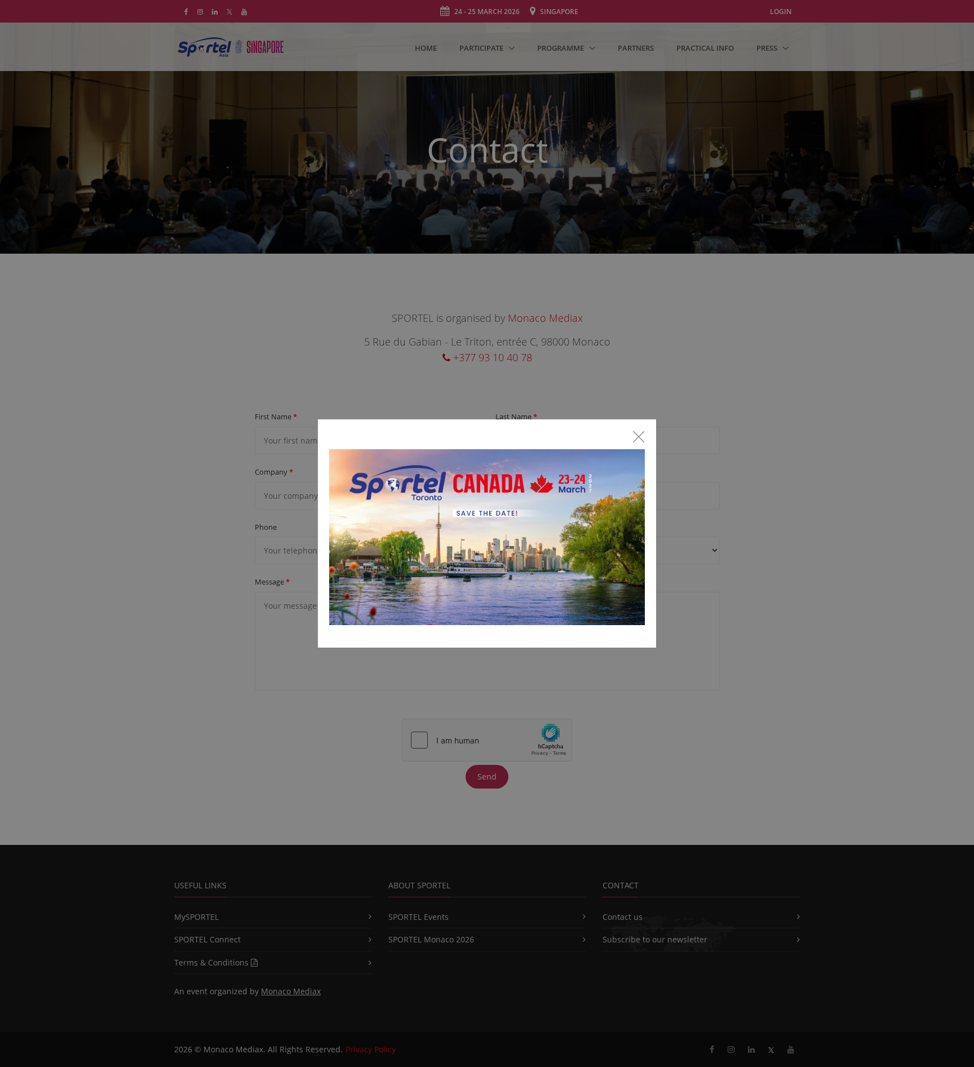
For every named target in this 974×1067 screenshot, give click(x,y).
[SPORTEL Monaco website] (487, 542)
